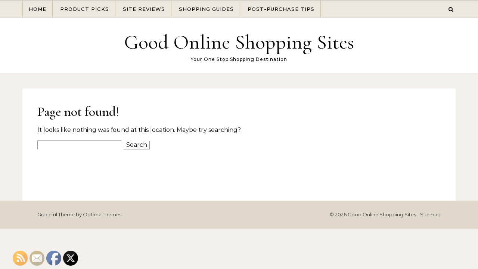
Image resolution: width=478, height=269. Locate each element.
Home (37, 9)
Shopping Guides (206, 9)
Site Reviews (144, 9)
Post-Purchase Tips (281, 9)
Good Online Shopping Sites (239, 42)
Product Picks (84, 9)
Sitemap (430, 214)
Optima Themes (102, 214)
